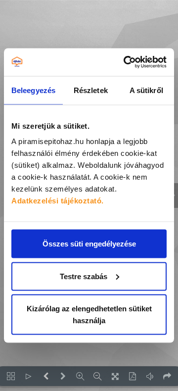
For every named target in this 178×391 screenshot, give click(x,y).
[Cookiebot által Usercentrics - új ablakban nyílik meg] (126, 62)
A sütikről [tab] (146, 90)
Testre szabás (83, 276)
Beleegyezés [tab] (33, 90)
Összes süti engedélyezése (89, 244)
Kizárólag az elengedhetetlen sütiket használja (89, 314)
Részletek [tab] (91, 90)
